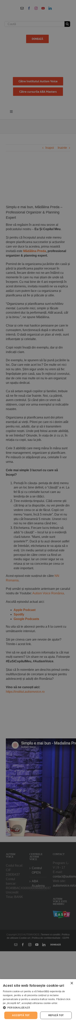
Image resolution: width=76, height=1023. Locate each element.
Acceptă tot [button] (20, 1015)
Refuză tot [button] (56, 1015)
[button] (38, 1007)
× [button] (71, 983)
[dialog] (38, 1001)
